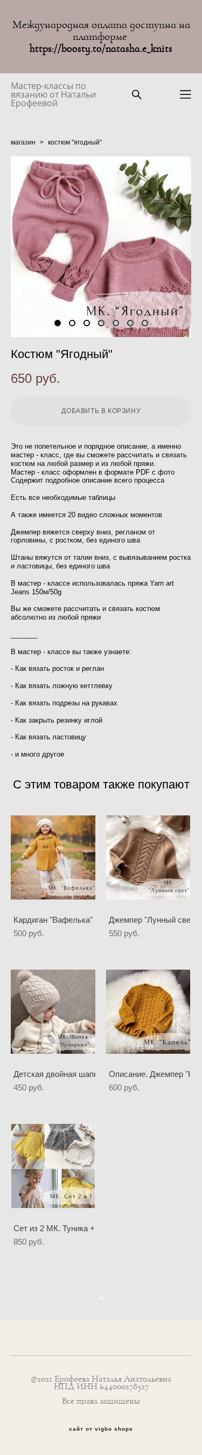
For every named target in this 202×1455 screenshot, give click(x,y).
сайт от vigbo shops (101, 1429)
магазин (23, 142)
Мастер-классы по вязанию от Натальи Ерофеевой (53, 94)
